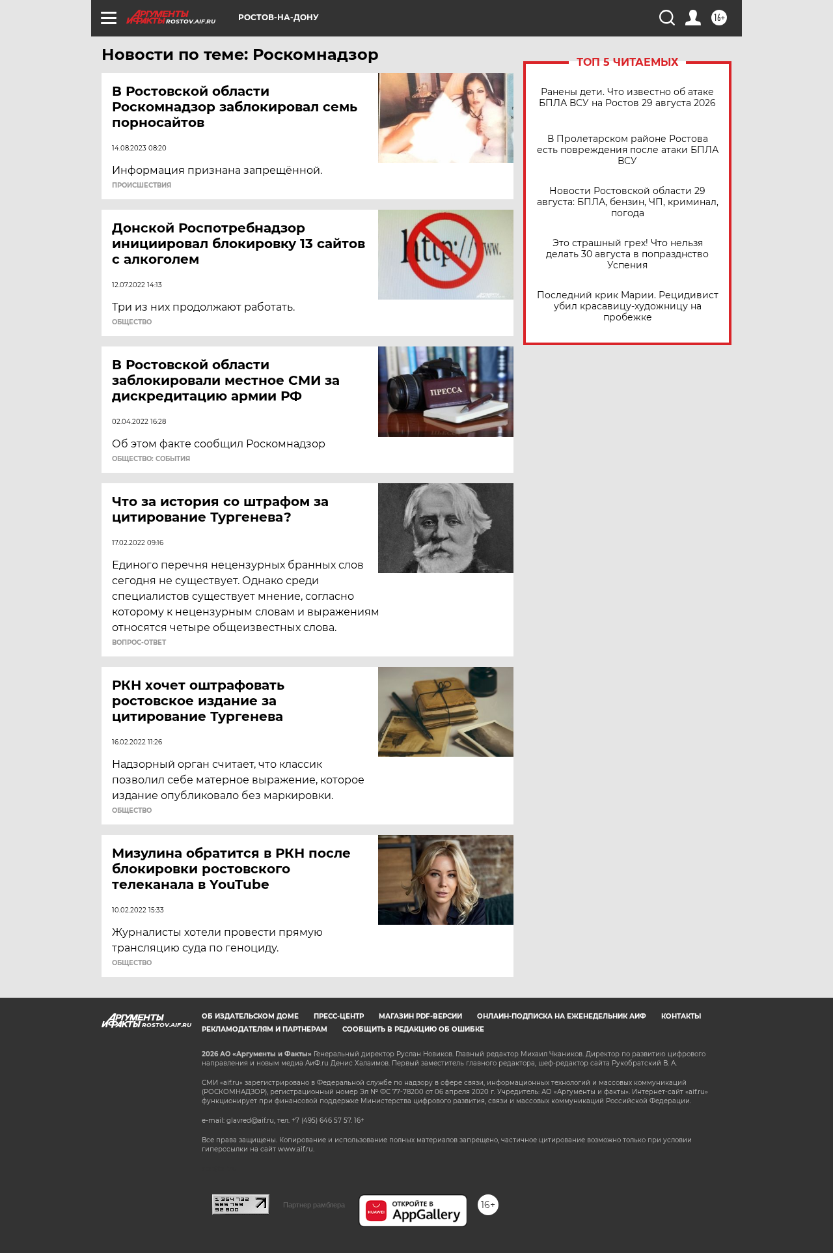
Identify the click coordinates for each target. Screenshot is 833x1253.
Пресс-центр (339, 1016)
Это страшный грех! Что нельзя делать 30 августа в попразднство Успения (627, 254)
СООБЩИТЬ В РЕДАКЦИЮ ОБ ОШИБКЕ (413, 1029)
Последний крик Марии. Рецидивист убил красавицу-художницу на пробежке (627, 306)
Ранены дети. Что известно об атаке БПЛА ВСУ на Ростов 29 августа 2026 (627, 98)
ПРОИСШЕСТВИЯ (141, 185)
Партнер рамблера (314, 1205)
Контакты (681, 1016)
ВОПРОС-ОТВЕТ (139, 643)
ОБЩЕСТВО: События (151, 459)
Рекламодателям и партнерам (264, 1029)
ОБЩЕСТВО (132, 322)
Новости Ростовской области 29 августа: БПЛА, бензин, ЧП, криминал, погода (627, 202)
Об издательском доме (250, 1016)
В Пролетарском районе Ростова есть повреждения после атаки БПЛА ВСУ (627, 150)
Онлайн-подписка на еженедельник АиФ (561, 1016)
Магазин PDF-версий (420, 1016)
